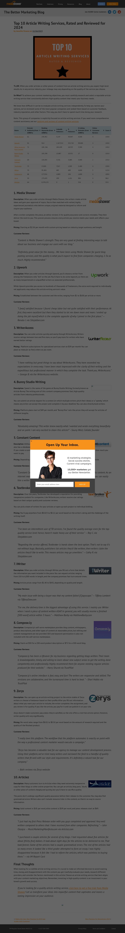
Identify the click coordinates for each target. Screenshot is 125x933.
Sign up (82, 484)
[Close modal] (31, 441)
